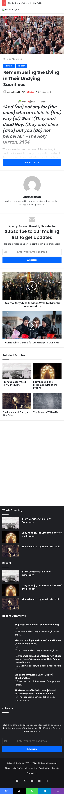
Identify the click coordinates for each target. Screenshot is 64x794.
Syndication (44, 768)
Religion (21, 65)
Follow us (8, 708)
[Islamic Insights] (10, 10)
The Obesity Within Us (45, 412)
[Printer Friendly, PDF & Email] (32, 101)
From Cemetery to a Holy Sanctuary (14, 383)
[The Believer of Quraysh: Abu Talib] (16, 401)
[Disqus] (32, 462)
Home (8, 59)
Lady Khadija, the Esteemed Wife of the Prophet (45, 384)
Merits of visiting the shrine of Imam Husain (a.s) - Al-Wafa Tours (38, 642)
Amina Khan (12, 92)
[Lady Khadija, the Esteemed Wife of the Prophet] (47, 371)
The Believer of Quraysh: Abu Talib (24, 3)
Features (17, 59)
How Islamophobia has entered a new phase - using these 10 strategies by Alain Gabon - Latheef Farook (38, 659)
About (8, 768)
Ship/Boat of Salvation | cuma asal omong (37, 624)
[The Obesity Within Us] (47, 401)
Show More (31, 162)
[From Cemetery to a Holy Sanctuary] (16, 371)
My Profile (18, 768)
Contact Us (32, 773)
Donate (55, 768)
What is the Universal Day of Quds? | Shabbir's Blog (34, 676)
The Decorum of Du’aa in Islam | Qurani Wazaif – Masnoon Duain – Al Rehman (35, 692)
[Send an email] (19, 92)
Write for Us (31, 768)
